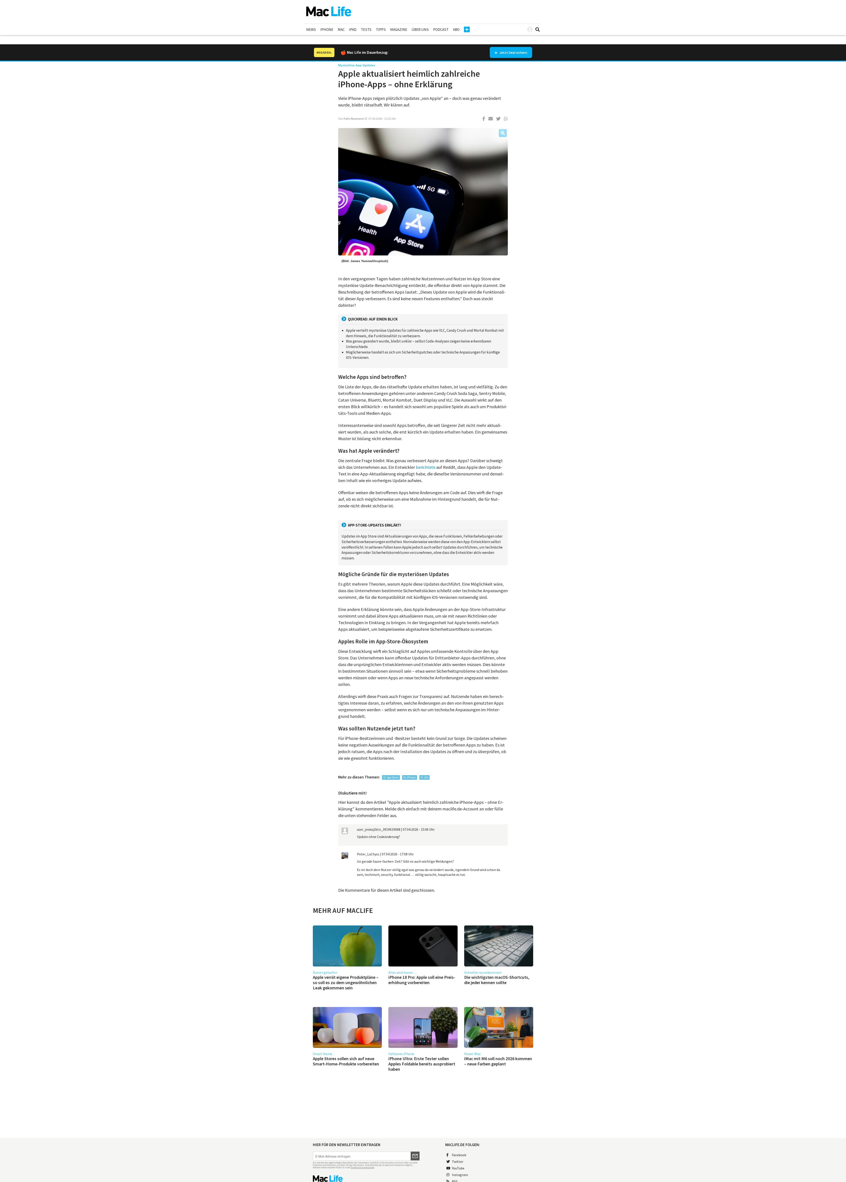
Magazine (398, 29)
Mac (341, 29)
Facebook (459, 1155)
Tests (366, 29)
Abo (456, 29)
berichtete (425, 467)
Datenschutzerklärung (362, 1167)
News (311, 29)
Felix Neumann (354, 119)
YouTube (458, 1168)
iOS (426, 777)
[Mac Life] (366, 1178)
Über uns (420, 29)
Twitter (457, 1161)
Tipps (381, 29)
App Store (392, 777)
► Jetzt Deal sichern (511, 52)
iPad (352, 29)
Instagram (460, 1175)
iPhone (326, 29)
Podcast (441, 29)
